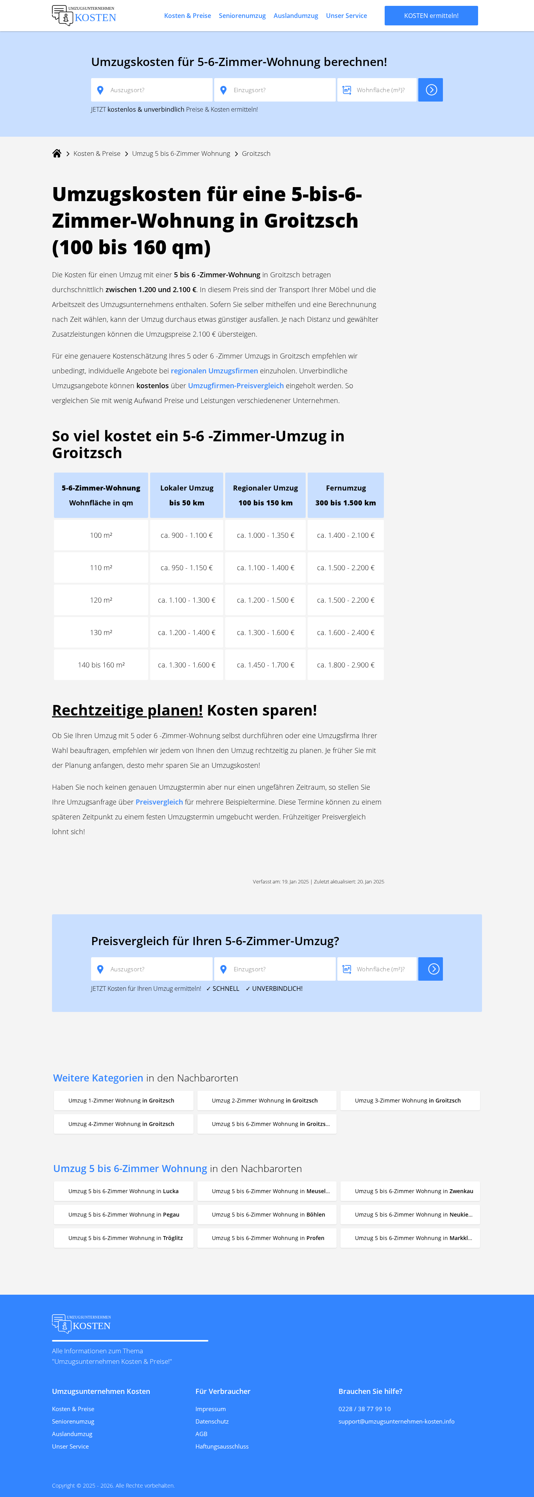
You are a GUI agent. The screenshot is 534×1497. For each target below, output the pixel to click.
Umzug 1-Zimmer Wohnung (121, 1100)
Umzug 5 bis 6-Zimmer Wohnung (181, 153)
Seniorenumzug (242, 15)
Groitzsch (256, 153)
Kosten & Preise (187, 15)
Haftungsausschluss (222, 1446)
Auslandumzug (296, 15)
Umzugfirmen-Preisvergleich (236, 385)
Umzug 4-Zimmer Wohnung (121, 1124)
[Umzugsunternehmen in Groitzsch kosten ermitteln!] (430, 90)
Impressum (210, 1409)
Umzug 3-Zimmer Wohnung (408, 1100)
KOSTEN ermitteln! (431, 15)
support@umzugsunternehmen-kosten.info (397, 1421)
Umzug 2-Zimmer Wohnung (265, 1100)
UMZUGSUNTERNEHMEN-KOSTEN (85, 15)
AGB (201, 1434)
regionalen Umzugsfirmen (214, 370)
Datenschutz (212, 1421)
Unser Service (346, 15)
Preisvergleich (159, 801)
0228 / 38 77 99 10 (365, 1409)
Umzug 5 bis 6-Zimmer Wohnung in (123, 1191)
